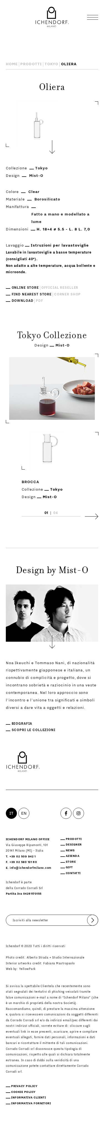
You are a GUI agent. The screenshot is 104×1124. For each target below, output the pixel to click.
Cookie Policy (23, 1092)
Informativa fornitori (31, 1103)
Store (71, 862)
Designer (74, 844)
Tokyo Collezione (52, 336)
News (70, 850)
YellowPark (27, 969)
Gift (69, 867)
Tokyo (51, 64)
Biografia (22, 724)
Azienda (72, 856)
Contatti (73, 873)
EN (24, 813)
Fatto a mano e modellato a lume (60, 218)
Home (12, 64)
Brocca (30, 482)
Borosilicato (47, 199)
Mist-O (36, 176)
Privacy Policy (24, 1086)
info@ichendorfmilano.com (31, 868)
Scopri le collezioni (33, 730)
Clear (34, 192)
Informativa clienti (28, 1097)
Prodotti (31, 64)
